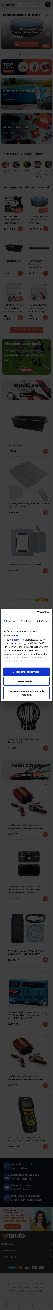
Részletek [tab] (26, 621)
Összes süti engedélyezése (26, 671)
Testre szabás (25, 681)
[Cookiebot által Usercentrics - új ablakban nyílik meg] (37, 613)
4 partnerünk (19, 639)
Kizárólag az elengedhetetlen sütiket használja (26, 693)
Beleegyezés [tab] (9, 621)
